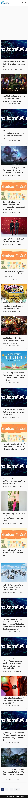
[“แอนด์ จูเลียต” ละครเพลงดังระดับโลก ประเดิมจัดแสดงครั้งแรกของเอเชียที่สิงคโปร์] (14, 466)
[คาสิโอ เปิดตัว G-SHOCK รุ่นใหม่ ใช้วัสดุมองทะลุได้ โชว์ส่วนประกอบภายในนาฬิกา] (14, 572)
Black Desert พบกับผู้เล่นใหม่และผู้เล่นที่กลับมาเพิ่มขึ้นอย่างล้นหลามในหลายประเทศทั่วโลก (14, 170)
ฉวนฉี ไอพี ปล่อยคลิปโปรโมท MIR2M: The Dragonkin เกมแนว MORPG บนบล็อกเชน (13, 340)
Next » (17, 789)
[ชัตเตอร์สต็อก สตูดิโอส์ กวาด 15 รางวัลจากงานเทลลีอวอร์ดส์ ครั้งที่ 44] (14, 538)
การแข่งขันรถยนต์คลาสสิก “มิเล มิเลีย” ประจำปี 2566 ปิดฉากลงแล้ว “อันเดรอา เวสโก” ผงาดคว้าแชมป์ (14, 446)
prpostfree (6, 69)
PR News (20, 69)
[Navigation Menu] (22, 3)
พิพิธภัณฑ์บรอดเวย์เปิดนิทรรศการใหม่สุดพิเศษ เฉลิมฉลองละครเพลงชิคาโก (14, 64)
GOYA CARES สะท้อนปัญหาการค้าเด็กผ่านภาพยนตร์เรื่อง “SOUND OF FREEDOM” (14, 273)
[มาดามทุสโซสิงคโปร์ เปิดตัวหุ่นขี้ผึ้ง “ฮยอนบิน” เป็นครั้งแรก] (14, 227)
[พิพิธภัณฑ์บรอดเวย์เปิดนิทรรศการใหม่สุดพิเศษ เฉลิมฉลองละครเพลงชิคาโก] (14, 49)
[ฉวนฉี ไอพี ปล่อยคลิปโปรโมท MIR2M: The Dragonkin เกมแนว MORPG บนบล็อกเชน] (14, 326)
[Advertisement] (14, 21)
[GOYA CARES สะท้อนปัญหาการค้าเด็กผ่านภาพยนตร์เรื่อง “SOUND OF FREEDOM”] (14, 259)
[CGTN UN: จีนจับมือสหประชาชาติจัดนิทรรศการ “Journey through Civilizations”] (14, 397)
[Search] (25, 2)
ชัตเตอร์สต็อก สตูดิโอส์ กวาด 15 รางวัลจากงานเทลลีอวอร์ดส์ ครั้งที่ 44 (14, 552)
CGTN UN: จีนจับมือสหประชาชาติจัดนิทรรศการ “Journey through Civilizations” (14, 412)
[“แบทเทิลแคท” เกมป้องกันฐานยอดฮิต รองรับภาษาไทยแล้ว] (14, 293)
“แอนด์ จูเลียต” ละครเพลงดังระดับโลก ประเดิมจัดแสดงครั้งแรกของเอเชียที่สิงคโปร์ (14, 481)
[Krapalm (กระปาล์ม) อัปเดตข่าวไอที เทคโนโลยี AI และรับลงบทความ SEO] (5, 3)
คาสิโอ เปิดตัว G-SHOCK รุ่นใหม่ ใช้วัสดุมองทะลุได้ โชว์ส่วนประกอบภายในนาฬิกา (13, 587)
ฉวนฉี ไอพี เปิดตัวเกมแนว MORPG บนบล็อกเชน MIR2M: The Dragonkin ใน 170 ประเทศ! (14, 98)
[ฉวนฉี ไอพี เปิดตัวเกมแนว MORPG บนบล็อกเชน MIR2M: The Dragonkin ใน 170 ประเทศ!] (14, 84)
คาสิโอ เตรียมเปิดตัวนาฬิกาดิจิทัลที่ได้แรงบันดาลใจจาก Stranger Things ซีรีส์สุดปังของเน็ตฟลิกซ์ (13, 700)
